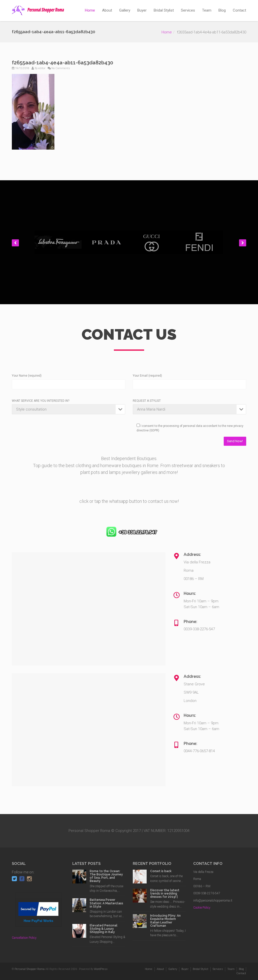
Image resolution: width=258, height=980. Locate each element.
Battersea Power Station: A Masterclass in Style (106, 903)
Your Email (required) (147, 375)
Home (90, 10)
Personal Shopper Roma (30, 969)
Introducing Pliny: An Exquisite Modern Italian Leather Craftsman (165, 920)
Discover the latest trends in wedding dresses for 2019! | (164, 893)
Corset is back (161, 871)
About (107, 10)
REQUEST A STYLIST (147, 401)
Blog (222, 10)
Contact (239, 10)
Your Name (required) (27, 375)
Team (206, 10)
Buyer (142, 10)
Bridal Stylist (164, 10)
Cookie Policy (201, 907)
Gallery (124, 10)
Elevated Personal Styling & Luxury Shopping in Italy (103, 929)
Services (188, 10)
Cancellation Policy (24, 938)
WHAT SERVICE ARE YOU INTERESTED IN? (40, 401)
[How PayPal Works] (38, 908)
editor (41, 68)
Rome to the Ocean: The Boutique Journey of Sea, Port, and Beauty (106, 876)
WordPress (101, 969)
